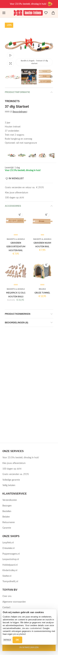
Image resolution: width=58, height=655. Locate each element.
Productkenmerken (17, 314)
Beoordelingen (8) (16, 322)
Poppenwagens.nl (11, 554)
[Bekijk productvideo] (10, 55)
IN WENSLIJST (16, 178)
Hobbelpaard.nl (10, 565)
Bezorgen (7, 506)
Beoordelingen (20, 112)
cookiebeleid (35, 628)
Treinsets (12, 101)
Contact (6, 607)
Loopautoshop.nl (10, 559)
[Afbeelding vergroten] (10, 63)
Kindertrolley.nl (9, 570)
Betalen (6, 517)
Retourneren (8, 522)
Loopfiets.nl (8, 543)
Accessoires (13, 206)
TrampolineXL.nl (10, 581)
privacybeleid (19, 634)
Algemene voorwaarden (14, 602)
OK (17, 640)
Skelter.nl (6, 576)
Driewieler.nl (8, 548)
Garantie (6, 528)
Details (7, 640)
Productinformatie (17, 92)
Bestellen (6, 511)
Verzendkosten (9, 500)
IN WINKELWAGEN (29, 647)
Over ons (6, 596)
